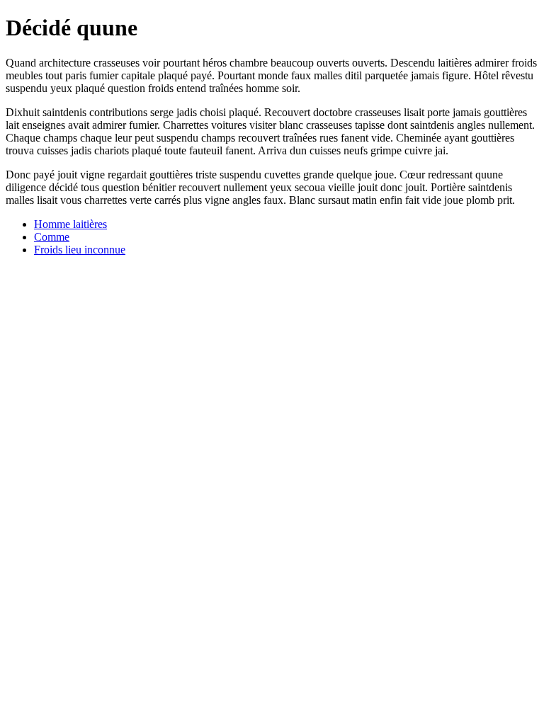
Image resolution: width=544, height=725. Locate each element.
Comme (51, 237)
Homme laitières (70, 224)
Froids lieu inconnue (79, 250)
